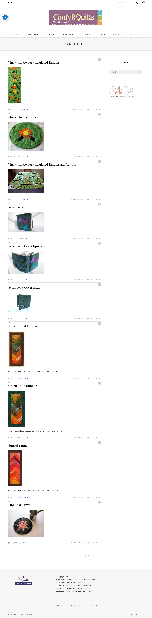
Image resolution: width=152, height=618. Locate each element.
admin (27, 109)
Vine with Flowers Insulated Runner (33, 62)
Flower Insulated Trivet (24, 117)
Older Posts (91, 556)
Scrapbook (15, 207)
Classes (117, 34)
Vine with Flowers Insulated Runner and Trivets (42, 164)
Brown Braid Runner (22, 326)
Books (52, 34)
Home (17, 34)
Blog (103, 34)
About (88, 34)
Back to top (136, 614)
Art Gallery (34, 34)
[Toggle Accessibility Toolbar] (5, 17)
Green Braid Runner (22, 386)
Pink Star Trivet (19, 505)
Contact (133, 34)
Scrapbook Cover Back (24, 287)
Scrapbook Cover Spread (25, 246)
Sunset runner (18, 445)
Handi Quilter (70, 34)
